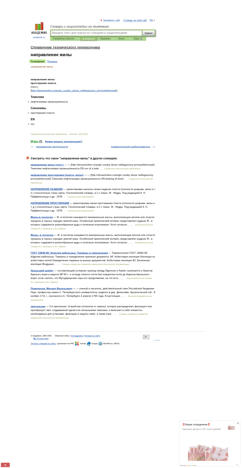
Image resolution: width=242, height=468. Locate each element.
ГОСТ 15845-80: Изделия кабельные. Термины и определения (69, 252)
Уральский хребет (42, 270)
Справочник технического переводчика (65, 38)
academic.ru (39, 37)
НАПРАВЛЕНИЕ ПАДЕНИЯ (47, 189)
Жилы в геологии (42, 217)
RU (151, 20)
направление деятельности (52, 146)
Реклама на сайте (92, 336)
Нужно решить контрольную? (63, 141)
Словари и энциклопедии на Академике (79, 26)
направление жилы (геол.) (47, 164)
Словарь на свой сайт (135, 20)
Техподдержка (76, 336)
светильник (38, 306)
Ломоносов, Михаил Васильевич (51, 288)
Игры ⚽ (138, 38)
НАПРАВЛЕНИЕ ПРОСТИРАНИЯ (50, 203)
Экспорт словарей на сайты (43, 343)
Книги (122, 38)
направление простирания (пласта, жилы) (57, 175)
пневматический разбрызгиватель (130, 146)
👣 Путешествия (41, 338)
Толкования (88, 38)
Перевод (52, 61)
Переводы (105, 38)
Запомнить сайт (111, 20)
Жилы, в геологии (42, 235)
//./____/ (74, 90)
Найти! (149, 33)
